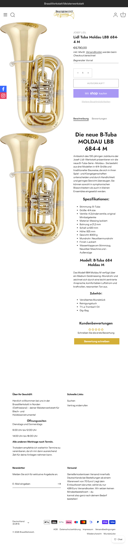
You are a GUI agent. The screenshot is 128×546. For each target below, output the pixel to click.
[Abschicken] (59, 483)
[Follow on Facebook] (3, 89)
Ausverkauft (96, 83)
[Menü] (5, 14)
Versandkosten (94, 52)
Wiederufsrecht (94, 534)
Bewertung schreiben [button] (96, 341)
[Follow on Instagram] (3, 95)
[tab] (82, 118)
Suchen (71, 400)
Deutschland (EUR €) (18, 522)
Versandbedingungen (105, 529)
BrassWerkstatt (27, 532)
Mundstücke (110, 534)
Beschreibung (81, 118)
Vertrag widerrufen (77, 405)
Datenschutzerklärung (70, 529)
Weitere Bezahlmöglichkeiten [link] (96, 101)
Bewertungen (99, 118)
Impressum (88, 529)
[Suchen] (12, 15)
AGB (55, 529)
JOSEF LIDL (79, 32)
